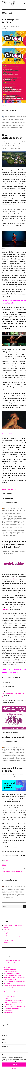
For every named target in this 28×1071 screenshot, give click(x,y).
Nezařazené (7, 930)
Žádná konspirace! (9, 1012)
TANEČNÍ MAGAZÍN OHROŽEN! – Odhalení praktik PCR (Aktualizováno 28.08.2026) (13, 963)
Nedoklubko (16, 754)
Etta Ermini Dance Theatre (17, 515)
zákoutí (21, 533)
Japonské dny (7, 967)
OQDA (8, 527)
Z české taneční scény (9, 940)
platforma (11, 894)
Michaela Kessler (13, 524)
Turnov (13, 125)
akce (21, 749)
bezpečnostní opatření (11, 513)
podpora (22, 755)
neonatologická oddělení (7, 755)
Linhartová (10, 752)
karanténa (4, 519)
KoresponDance (10, 521)
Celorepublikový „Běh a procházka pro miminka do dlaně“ (14, 544)
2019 (24, 510)
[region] (14, 1062)
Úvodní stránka (6, 1032)
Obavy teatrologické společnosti (12, 973)
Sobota (3, 125)
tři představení (18, 532)
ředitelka (8, 530)
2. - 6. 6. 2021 (9, 117)
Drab (7, 121)
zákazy (17, 533)
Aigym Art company (17, 117)
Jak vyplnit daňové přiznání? (12, 769)
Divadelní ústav (13, 891)
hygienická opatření (17, 516)
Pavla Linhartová (16, 755)
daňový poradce (5, 891)
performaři (20, 527)
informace (4, 892)
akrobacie (14, 512)
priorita (21, 529)
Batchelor (23, 512)
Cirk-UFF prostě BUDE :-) (10, 21)
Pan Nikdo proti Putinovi (10, 996)
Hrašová (10, 516)
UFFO (16, 125)
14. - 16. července (10, 510)
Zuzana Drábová (14, 127)
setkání (3, 895)
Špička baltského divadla (10, 971)
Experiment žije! (8, 1010)
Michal (5, 116)
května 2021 (4, 752)
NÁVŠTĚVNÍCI (21, 524)
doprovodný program (6, 515)
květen (23, 751)
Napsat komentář (13, 535)
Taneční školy (5, 1046)
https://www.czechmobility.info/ (12, 871)
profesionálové (21, 894)
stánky (19, 530)
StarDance (5, 1035)
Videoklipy (6, 938)
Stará (7, 125)
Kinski (17, 519)
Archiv (4, 1043)
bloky (18, 513)
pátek (19, 124)
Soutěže (6, 934)
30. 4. (18, 749)
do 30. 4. (12, 751)
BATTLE (4, 513)
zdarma (21, 895)
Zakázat (14, 1068)
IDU (18, 891)
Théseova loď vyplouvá (10, 969)
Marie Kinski (21, 522)
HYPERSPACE (5, 518)
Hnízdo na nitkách (6, 122)
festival (3, 516)
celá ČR (4, 751)
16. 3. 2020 (13, 888)
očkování (4, 527)
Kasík (23, 122)
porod (7, 757)
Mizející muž (7, 983)
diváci (20, 513)
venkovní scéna (22, 125)
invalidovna (11, 518)
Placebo (6, 998)
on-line (21, 892)
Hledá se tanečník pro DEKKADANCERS (15, 981)
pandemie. (12, 527)
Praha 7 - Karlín (15, 529)
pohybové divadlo (6, 529)
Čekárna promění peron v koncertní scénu (15, 1006)
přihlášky (15, 894)
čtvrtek (15, 119)
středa (10, 125)
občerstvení (13, 526)
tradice (12, 532)
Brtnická (8, 119)
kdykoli (19, 751)
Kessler (11, 519)
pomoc (3, 757)
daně (17, 889)
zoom (3, 897)
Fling (7, 516)
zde (7, 860)
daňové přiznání (21, 889)
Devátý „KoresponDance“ (12, 136)
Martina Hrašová (5, 524)
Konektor (21, 519)
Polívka (22, 124)
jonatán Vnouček (18, 122)
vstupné (8, 127)
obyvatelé (19, 526)
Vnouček (4, 127)
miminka (22, 752)
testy (10, 532)
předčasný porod (12, 757)
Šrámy (5, 990)
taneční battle (5, 532)
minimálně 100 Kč (6, 754)
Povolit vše (14, 1064)
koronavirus (6, 522)
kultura (14, 892)
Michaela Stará (11, 124)
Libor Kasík (4, 124)
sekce (12, 530)
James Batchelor (18, 518)
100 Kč (7, 749)
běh (23, 749)
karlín (8, 519)
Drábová (10, 121)
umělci (7, 895)
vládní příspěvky (15, 895)
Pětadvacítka (5, 894)
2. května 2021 (13, 749)
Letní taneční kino (14, 522)
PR (11, 529)
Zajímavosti (7, 942)
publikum (4, 530)
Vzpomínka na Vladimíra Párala (12, 1008)
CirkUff (11, 119)
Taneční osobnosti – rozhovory (12, 936)
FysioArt (22, 121)
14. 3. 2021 (8, 888)
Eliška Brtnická (16, 121)
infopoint (21, 891)
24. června (4, 512)
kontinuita (4, 521)
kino (15, 519)
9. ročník (9, 512)
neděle (16, 124)
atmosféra (19, 512)
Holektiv (12, 122)
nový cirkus (8, 526)
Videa (3, 1039)
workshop (8, 533)
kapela (24, 518)
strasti (22, 530)
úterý (10, 895)
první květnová (15, 758)
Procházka (9, 758)
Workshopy (13, 533)
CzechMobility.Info (11, 889)
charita (7, 751)
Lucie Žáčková (16, 752)
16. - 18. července (18, 510)
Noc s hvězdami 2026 (9, 1004)
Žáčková (19, 760)
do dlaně (16, 751)
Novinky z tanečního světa (11, 932)
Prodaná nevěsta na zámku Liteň (12, 975)
